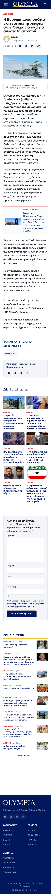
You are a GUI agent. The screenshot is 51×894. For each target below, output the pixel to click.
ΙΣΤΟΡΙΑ (31, 830)
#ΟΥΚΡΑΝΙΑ (10, 354)
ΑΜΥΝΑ (6, 830)
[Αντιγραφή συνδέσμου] (38, 46)
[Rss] (23, 816)
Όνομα (10, 566)
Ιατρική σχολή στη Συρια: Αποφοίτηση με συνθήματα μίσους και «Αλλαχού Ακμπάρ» (13, 457)
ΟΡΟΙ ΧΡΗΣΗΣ (9, 862)
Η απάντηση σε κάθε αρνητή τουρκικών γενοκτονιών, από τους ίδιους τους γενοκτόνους (36, 457)
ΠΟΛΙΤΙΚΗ (32, 840)
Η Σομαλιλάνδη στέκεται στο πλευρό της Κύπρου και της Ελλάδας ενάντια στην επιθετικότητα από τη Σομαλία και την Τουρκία (36, 493)
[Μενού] (5, 4)
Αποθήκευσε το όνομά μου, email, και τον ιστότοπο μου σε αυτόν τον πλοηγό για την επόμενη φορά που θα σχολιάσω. (25, 604)
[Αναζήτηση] (45, 4)
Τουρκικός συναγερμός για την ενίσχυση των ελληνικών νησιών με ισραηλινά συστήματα (14, 422)
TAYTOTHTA (8, 858)
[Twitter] (26, 46)
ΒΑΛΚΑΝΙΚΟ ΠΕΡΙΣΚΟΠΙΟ (17, 341)
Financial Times (32, 122)
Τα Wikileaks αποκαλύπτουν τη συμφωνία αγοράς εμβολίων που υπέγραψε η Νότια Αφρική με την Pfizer (36, 422)
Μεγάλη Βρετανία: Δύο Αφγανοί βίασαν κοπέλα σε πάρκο (12, 489)
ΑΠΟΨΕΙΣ (7, 835)
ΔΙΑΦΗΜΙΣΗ (8, 867)
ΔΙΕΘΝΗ (8, 14)
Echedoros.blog (12, 345)
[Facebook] (19, 46)
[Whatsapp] (32, 46)
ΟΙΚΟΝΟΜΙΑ (34, 835)
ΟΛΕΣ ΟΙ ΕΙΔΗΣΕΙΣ (25, 756)
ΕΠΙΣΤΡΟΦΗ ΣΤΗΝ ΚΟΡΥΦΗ (25, 890)
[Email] (17, 816)
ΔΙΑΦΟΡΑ (32, 844)
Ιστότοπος (11, 587)
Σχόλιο (10, 535)
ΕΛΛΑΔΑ (7, 844)
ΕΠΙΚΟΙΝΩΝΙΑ (9, 872)
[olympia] (25, 4)
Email (10, 576)
